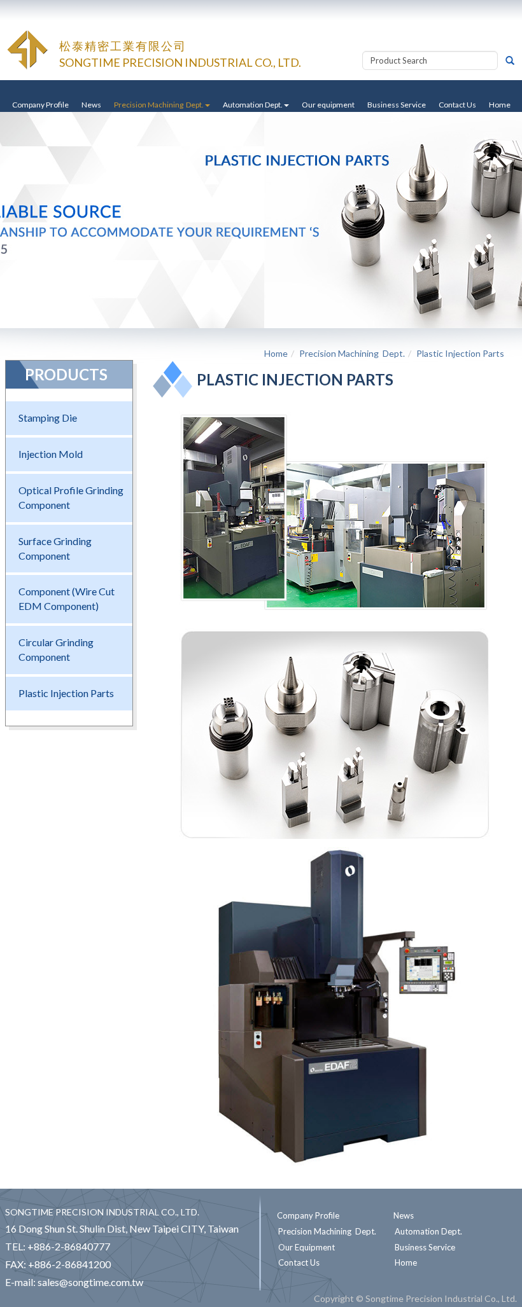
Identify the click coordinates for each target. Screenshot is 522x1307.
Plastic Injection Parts (66, 693)
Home (500, 104)
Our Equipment (306, 1247)
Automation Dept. (428, 1231)
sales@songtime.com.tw (90, 1282)
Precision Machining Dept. (352, 353)
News (91, 104)
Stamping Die (47, 417)
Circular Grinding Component (56, 649)
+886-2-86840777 (68, 1246)
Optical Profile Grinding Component (70, 497)
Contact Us (457, 104)
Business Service (396, 104)
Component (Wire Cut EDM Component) (66, 598)
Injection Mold (50, 454)
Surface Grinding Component (55, 548)
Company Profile (40, 104)
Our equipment (328, 104)
